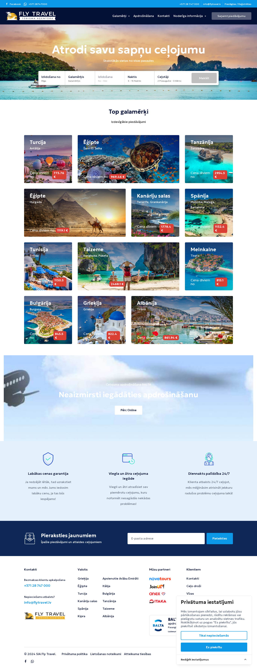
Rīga (43, 81)
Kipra (81, 616)
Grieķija (83, 578)
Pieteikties (219, 538)
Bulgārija (109, 593)
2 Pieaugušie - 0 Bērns (169, 81)
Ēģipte (82, 586)
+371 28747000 (38, 4)
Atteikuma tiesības (137, 654)
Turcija (82, 593)
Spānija (83, 608)
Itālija (106, 586)
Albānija (108, 616)
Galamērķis (74, 81)
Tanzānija (109, 601)
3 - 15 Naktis (134, 81)
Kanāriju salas (87, 601)
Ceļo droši (193, 586)
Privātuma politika (74, 654)
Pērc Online (128, 410)
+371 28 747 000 (189, 4)
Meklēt (204, 78)
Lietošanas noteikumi (105, 654)
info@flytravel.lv (212, 4)
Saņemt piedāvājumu (231, 16)
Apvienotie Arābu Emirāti (120, 578)
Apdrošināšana (143, 16)
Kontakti (164, 16)
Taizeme (109, 608)
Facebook (15, 4)
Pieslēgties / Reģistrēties (238, 4)
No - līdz (102, 81)
